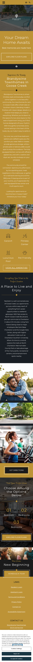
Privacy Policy (17, 602)
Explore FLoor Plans (16, 537)
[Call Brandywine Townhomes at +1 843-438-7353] (30, 2)
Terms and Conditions (16, 597)
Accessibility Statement (16, 612)
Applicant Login (17, 592)
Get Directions (16, 470)
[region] (16, 646)
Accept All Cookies (16, 658)
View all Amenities (16, 268)
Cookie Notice (17, 645)
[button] (26, 2)
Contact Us (16, 607)
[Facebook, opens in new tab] (16, 67)
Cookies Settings (16, 648)
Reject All (16, 653)
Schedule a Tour (16, 574)
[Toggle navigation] (3, 2)
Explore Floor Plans (16, 57)
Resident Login (16, 587)
